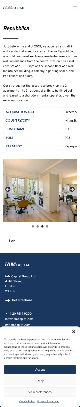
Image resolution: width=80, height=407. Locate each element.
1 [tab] (33, 226)
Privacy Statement (48, 401)
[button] (74, 332)
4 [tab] (47, 226)
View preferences (40, 392)
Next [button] (72, 189)
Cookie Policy (27, 401)
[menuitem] (40, 319)
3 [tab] (42, 226)
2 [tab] (38, 226)
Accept (40, 369)
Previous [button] (8, 189)
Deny (40, 380)
